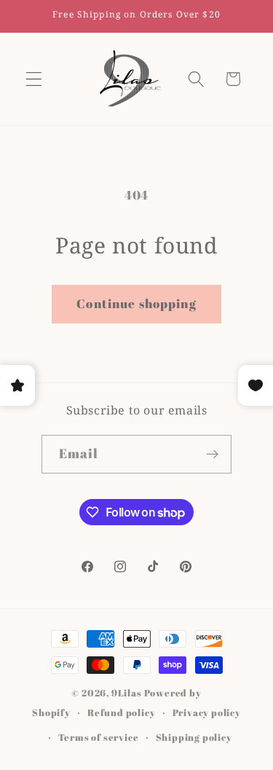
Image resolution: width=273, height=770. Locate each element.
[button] (33, 79)
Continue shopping (136, 303)
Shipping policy (194, 737)
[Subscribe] (213, 454)
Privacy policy (207, 713)
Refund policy (121, 713)
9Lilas (126, 693)
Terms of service (98, 737)
